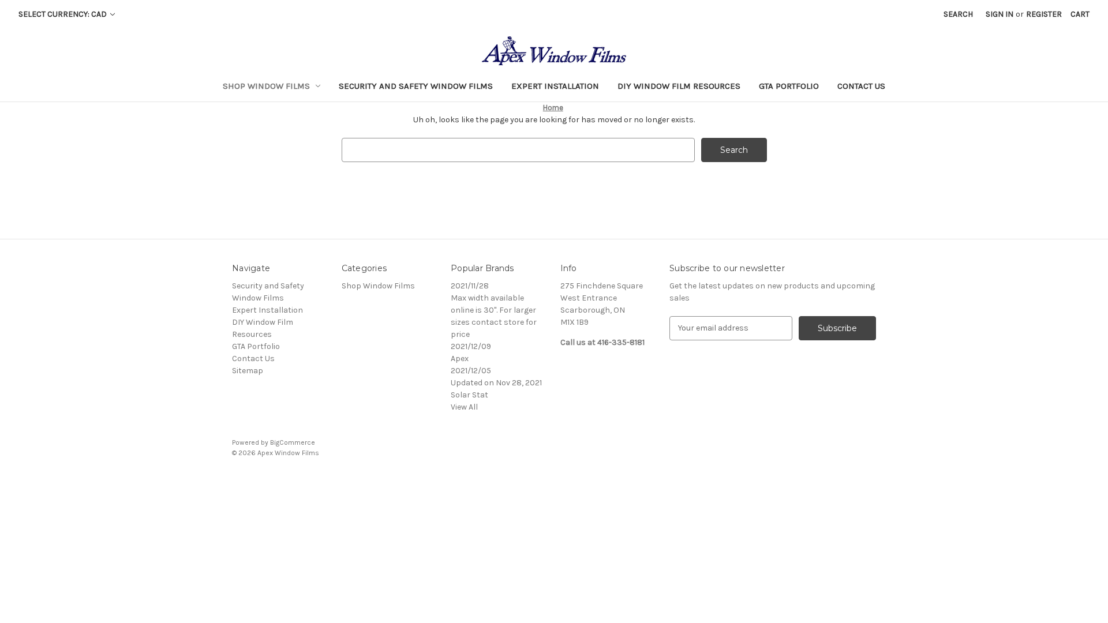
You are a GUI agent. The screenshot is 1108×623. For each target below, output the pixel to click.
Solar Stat (469, 395)
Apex (460, 358)
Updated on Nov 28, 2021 (496, 383)
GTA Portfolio (789, 86)
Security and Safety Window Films (416, 86)
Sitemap (247, 371)
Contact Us (861, 86)
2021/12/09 (471, 346)
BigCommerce (292, 442)
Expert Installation (555, 86)
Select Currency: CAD (63, 14)
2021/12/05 (471, 371)
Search (958, 14)
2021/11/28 (470, 286)
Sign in (999, 14)
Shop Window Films (266, 86)
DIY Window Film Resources (678, 86)
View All (464, 407)
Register (1044, 14)
